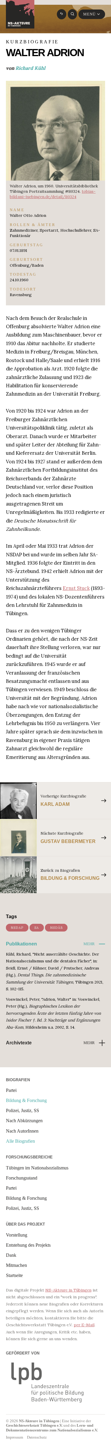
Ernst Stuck (76, 588)
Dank (11, 1255)
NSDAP (17, 928)
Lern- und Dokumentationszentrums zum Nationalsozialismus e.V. (52, 1427)
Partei (11, 1090)
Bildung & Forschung (26, 1100)
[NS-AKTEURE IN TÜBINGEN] (20, 14)
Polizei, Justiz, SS (22, 1110)
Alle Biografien (20, 1141)
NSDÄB (56, 928)
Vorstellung (16, 1235)
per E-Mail (84, 1324)
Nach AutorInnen (22, 1131)
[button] (94, 944)
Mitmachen (16, 1265)
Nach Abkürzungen (24, 1120)
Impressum (14, 1437)
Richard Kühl (30, 68)
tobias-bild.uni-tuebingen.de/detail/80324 (53, 194)
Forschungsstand (21, 1178)
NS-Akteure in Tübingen (68, 1290)
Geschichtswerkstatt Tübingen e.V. (34, 1425)
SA (36, 928)
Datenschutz (37, 1437)
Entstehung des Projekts (28, 1245)
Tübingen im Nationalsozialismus (37, 1168)
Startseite (14, 1275)
